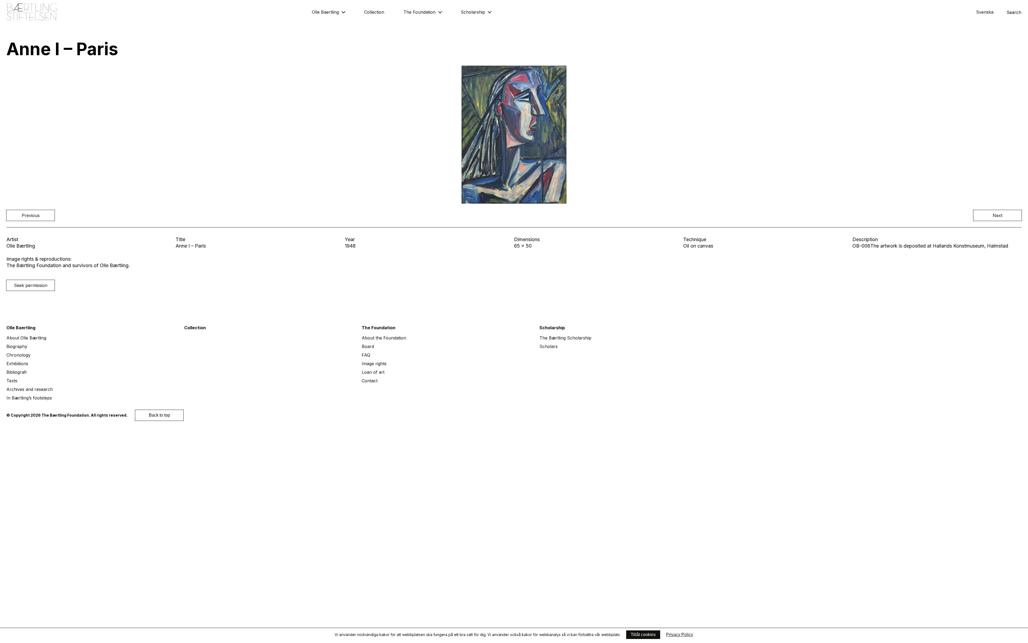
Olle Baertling (325, 12)
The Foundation (419, 12)
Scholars (548, 346)
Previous (31, 215)
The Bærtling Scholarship (565, 338)
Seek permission (30, 285)
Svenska (984, 12)
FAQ (366, 355)
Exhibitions (17, 363)
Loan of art (373, 372)
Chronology (18, 355)
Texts (11, 380)
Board (368, 346)
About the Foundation (384, 338)
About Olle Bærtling (26, 338)
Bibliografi (16, 372)
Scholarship (473, 12)
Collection (374, 12)
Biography (16, 346)
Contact (369, 380)
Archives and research (29, 389)
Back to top (159, 415)
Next (997, 215)
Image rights (374, 363)
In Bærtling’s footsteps (29, 398)
